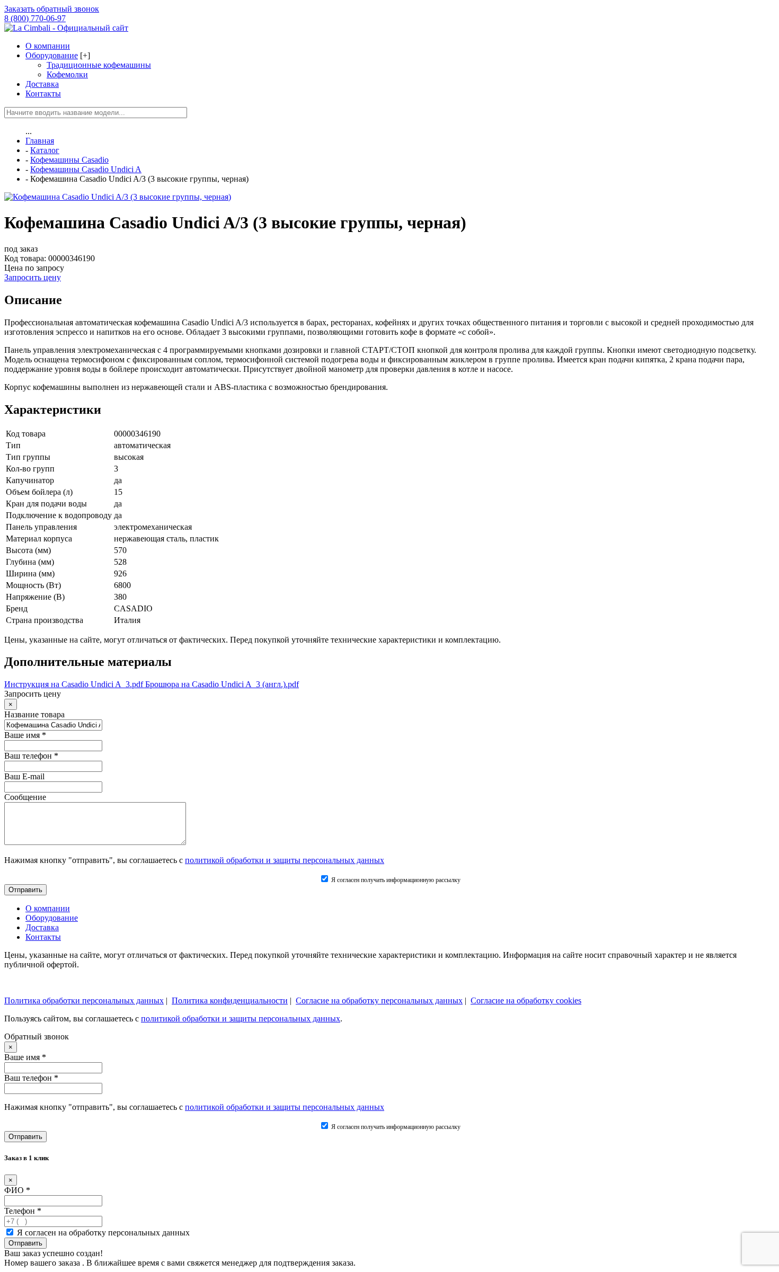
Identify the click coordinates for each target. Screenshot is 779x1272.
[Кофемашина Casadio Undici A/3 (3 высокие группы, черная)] (117, 196)
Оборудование (51, 55)
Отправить (25, 1243)
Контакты (43, 93)
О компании (47, 45)
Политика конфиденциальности (230, 1000)
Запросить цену (32, 277)
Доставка (42, 83)
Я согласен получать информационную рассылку (395, 880)
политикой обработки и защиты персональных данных (284, 860)
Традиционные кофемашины (99, 64)
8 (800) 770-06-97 (35, 18)
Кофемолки (67, 74)
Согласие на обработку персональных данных (379, 1000)
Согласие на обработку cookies (526, 1000)
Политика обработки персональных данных (84, 1000)
